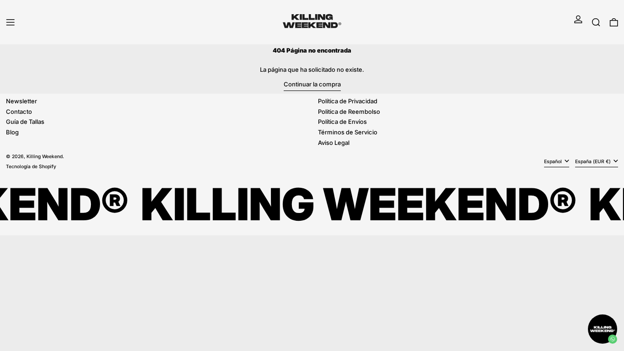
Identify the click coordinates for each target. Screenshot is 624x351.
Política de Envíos (342, 121)
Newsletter (21, 101)
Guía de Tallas (25, 121)
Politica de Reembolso (349, 111)
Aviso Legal (333, 142)
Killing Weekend (44, 157)
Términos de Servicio (347, 132)
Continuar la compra (312, 84)
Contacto (19, 111)
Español (553, 162)
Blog (12, 132)
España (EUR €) (593, 162)
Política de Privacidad (347, 101)
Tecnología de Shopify (31, 167)
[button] (596, 22)
